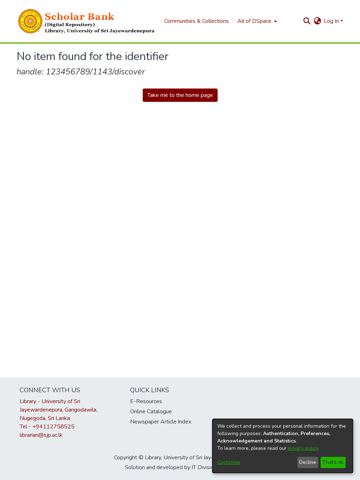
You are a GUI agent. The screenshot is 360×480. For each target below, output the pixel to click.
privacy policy (303, 448)
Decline (307, 462)
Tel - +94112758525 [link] (47, 426)
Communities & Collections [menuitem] (196, 21)
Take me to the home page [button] (180, 95)
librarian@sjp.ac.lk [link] (41, 435)
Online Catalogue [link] (151, 411)
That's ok (332, 462)
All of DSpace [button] (254, 21)
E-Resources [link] (146, 401)
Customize (228, 462)
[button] (87, 21)
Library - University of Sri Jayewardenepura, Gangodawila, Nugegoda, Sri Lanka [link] (58, 409)
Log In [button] (332, 21)
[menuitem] (256, 21)
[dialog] (282, 446)
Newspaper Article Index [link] (160, 422)
